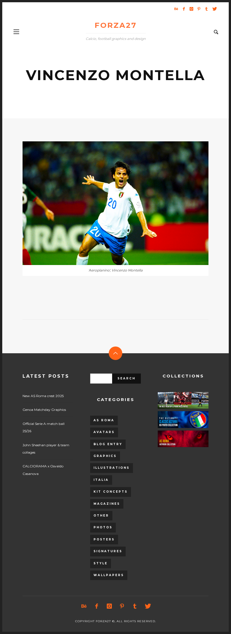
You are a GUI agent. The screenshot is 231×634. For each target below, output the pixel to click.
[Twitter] (214, 8)
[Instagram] (191, 8)
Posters (104, 539)
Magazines (107, 504)
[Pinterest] (199, 8)
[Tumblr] (206, 8)
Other (101, 515)
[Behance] (176, 8)
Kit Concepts (111, 491)
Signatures (108, 551)
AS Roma (104, 420)
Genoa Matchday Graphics (44, 409)
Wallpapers (109, 575)
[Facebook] (183, 8)
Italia (101, 480)
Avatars (104, 432)
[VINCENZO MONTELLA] (106, 203)
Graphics (105, 456)
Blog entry (108, 444)
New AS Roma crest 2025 (43, 396)
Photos (103, 527)
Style (101, 563)
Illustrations (112, 468)
